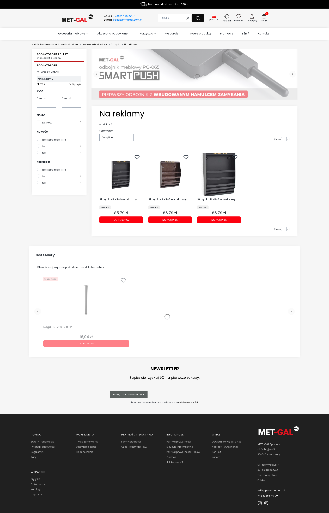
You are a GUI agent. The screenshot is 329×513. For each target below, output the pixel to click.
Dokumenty (38, 484)
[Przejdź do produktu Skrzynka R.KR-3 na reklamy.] (219, 174)
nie (44, 153)
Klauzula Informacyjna (180, 447)
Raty (33, 457)
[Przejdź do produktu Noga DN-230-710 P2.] (86, 300)
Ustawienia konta (86, 447)
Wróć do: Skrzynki (50, 71)
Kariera (216, 457)
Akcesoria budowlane (94, 44)
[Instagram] (266, 503)
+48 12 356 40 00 (268, 495)
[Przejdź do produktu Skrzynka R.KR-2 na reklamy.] (170, 174)
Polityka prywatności (179, 441)
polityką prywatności (188, 402)
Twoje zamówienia (87, 441)
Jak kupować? (175, 462)
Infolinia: (119, 16)
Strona (277, 139)
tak (44, 146)
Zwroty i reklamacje (42, 441)
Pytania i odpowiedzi (43, 447)
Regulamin (37, 452)
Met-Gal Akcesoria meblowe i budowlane (55, 44)
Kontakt (216, 452)
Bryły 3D (35, 479)
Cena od (42, 98)
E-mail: (123, 19)
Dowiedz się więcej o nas (226, 441)
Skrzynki (115, 44)
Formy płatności (131, 441)
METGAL (47, 122)
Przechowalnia (84, 452)
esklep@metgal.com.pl (271, 490)
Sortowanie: (106, 130)
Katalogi (35, 489)
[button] (198, 18)
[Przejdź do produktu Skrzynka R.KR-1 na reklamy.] (121, 174)
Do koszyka (121, 220)
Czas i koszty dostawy (134, 447)
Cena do (67, 98)
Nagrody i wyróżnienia (225, 447)
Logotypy (36, 494)
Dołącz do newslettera (128, 394)
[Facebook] (260, 503)
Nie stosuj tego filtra (54, 139)
